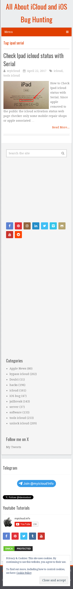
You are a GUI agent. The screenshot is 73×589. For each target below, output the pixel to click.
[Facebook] (9, 225)
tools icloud (11, 75)
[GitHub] (61, 225)
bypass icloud (19, 374)
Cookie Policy (24, 573)
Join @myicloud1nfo (38, 483)
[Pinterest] (18, 225)
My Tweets (13, 447)
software (16, 412)
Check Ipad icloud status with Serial (33, 59)
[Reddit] (18, 234)
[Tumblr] (32, 536)
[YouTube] (9, 234)
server (14, 407)
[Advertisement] (36, 189)
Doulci (14, 379)
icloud (58, 70)
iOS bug (15, 396)
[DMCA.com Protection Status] (18, 550)
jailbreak (16, 401)
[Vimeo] (53, 225)
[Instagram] (27, 225)
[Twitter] (44, 225)
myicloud (13, 70)
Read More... (61, 127)
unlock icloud (19, 423)
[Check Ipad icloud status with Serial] (26, 95)
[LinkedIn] (35, 225)
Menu (8, 32)
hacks (14, 385)
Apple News (18, 368)
